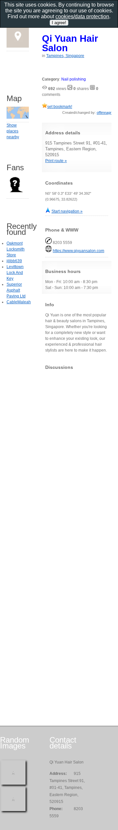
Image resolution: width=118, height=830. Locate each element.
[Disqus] (76, 456)
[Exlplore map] (18, 117)
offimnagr (104, 112)
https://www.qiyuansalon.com (78, 251)
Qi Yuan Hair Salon (70, 43)
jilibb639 (14, 261)
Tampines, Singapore (65, 55)
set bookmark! (59, 106)
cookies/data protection (82, 16)
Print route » (56, 160)
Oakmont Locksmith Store (16, 249)
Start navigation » (67, 211)
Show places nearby (13, 131)
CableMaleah (19, 302)
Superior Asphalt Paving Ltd (16, 290)
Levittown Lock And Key (15, 272)
